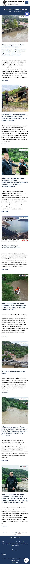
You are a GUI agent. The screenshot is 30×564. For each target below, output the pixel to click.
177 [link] (15, 534)
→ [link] (18, 534)
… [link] (9, 532)
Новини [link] (14, 57)
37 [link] (26, 532)
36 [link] (23, 532)
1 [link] (6, 532)
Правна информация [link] (15, 537)
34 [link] (16, 532)
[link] (27, 14)
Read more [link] (4, 80)
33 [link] (12, 532)
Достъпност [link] (15, 549)
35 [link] (19, 532)
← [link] (3, 532)
